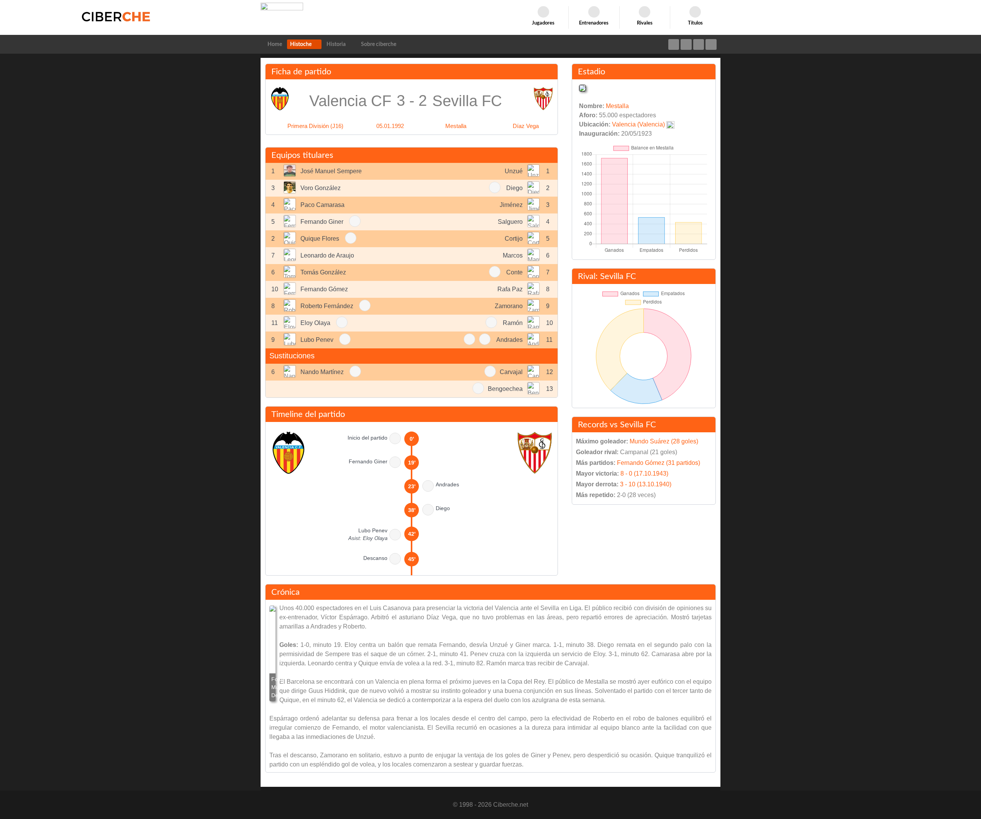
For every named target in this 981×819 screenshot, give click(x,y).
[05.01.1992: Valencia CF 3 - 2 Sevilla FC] (272, 653)
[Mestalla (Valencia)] (582, 87)
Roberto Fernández (326, 306)
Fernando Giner (321, 221)
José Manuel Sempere (331, 171)
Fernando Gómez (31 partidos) (658, 463)
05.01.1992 (390, 126)
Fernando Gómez (324, 289)
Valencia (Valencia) (638, 124)
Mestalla (455, 126)
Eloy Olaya (315, 323)
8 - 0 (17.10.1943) (644, 473)
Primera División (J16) (315, 126)
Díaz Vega (526, 126)
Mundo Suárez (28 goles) (664, 441)
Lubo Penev (316, 339)
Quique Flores (319, 238)
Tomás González (323, 272)
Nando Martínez (322, 372)
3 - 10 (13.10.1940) (645, 484)
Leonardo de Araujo (327, 255)
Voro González (320, 188)
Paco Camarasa (322, 205)
